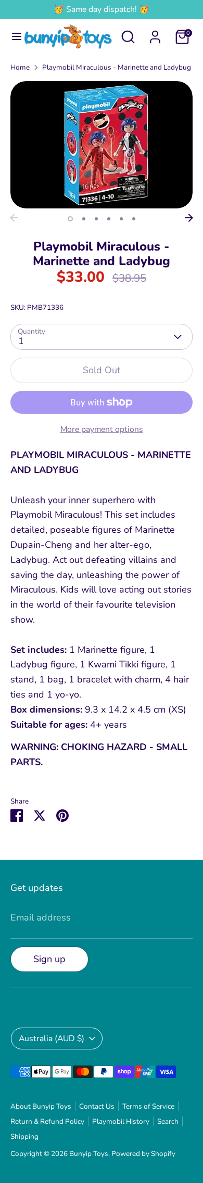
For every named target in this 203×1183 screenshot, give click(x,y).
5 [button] (121, 218)
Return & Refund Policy (47, 1121)
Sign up (49, 959)
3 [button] (96, 218)
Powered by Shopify (143, 1154)
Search (168, 1121)
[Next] (188, 217)
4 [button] (108, 218)
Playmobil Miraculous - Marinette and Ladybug (116, 67)
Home (20, 67)
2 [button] (83, 218)
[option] (101, 144)
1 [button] (70, 218)
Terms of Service (148, 1106)
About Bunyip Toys (40, 1106)
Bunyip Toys (88, 1154)
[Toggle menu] (12, 36)
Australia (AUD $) (51, 1038)
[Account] (155, 34)
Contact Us (97, 1106)
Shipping (24, 1136)
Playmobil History (120, 1121)
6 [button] (133, 218)
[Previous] (14, 217)
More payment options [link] (101, 429)
